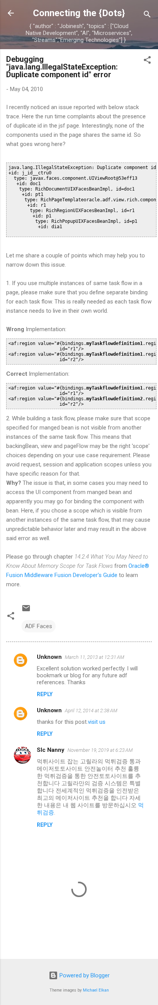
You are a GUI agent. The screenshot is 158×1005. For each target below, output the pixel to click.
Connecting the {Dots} (79, 13)
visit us (96, 721)
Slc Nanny (50, 749)
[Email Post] (26, 610)
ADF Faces (38, 626)
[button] (147, 61)
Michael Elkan (96, 990)
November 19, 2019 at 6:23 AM (100, 750)
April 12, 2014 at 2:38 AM (91, 710)
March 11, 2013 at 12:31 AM (94, 657)
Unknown (49, 656)
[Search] (147, 15)
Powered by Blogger (84, 975)
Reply (45, 694)
